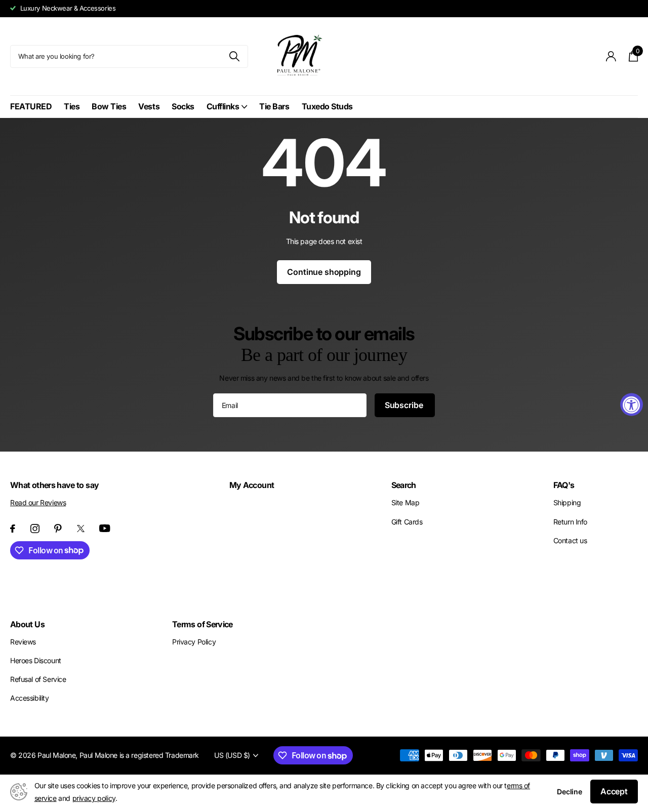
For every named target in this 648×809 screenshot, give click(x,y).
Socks (183, 106)
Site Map (405, 502)
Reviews (23, 641)
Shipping (567, 502)
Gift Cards (407, 521)
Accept (614, 791)
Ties (71, 106)
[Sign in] (611, 56)
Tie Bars (274, 106)
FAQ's (564, 485)
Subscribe (405, 405)
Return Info (570, 521)
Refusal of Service (38, 679)
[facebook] (12, 528)
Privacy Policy (194, 641)
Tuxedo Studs (327, 106)
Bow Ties (109, 106)
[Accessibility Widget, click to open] (631, 404)
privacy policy (93, 798)
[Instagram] (34, 528)
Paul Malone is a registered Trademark (139, 755)
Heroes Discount (35, 660)
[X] (81, 528)
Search (403, 485)
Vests (148, 106)
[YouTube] (104, 528)
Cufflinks (223, 106)
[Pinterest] (58, 528)
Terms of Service (202, 624)
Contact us (570, 540)
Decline (569, 791)
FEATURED (31, 106)
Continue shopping (323, 272)
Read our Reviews (38, 502)
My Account (251, 485)
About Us (27, 624)
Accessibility (29, 698)
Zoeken (234, 56)
